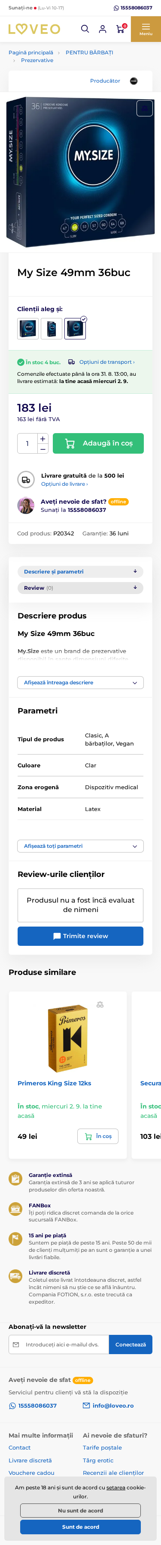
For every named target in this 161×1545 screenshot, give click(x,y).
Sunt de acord (80, 1527)
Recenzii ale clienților (113, 1472)
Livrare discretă (30, 1460)
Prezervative (37, 60)
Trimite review (84, 936)
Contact (19, 1447)
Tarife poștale (102, 1447)
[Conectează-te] (102, 29)
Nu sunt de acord (80, 1510)
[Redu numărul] (43, 448)
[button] (85, 29)
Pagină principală (31, 52)
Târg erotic (98, 1460)
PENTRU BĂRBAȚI (89, 52)
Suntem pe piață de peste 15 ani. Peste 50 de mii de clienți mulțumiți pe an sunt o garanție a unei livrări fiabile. (90, 1249)
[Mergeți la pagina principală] (34, 29)
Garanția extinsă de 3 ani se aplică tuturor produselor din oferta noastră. (81, 1186)
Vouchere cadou (32, 1472)
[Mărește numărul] (43, 439)
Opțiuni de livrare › (64, 484)
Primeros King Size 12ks (54, 1083)
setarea (115, 1487)
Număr (28, 444)
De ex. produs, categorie (62, 70)
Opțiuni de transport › (107, 362)
